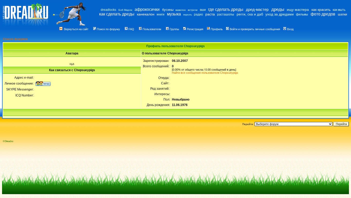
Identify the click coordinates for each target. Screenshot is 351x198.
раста (210, 14)
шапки (342, 14)
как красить (320, 9)
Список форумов (15, 38)
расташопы (225, 14)
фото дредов (323, 14)
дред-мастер (257, 9)
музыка (174, 14)
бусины (167, 10)
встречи (193, 10)
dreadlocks (108, 10)
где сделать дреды (225, 9)
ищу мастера (298, 9)
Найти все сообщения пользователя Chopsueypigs (205, 72)
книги (160, 14)
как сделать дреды (116, 14)
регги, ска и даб (250, 14)
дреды (277, 9)
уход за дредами (279, 14)
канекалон (145, 14)
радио (198, 14)
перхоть (187, 14)
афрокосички (147, 9)
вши (203, 10)
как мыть (339, 10)
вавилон (181, 10)
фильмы (302, 14)
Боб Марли (125, 10)
